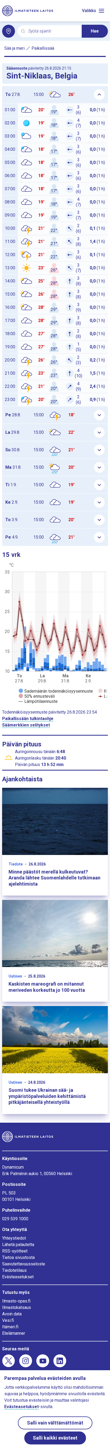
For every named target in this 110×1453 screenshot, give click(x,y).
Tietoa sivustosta (18, 1257)
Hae (95, 31)
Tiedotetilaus (14, 1270)
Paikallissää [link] (43, 48)
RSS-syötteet (15, 1251)
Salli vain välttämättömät (55, 1423)
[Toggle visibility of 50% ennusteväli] (37, 696)
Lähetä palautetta (18, 1244)
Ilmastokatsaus (16, 1307)
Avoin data (12, 1313)
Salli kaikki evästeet (55, 1438)
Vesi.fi (8, 1320)
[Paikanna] (8, 31)
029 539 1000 (15, 1218)
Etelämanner (13, 1333)
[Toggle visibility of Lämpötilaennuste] (38, 701)
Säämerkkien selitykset (26, 725)
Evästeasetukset (18, 1276)
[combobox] (52, 31)
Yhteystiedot (14, 1238)
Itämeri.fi (10, 1326)
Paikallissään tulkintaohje (27, 718)
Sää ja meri (14, 48)
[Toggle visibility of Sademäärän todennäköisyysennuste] (56, 691)
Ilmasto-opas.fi (16, 1301)
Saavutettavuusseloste (23, 1263)
